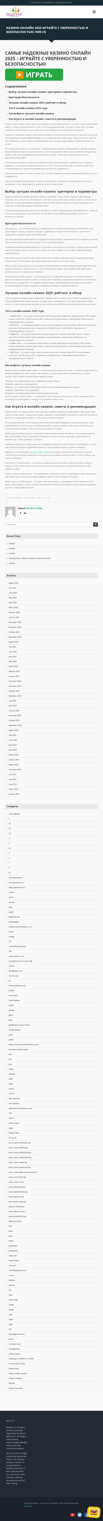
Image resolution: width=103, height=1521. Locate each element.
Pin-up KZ (12, 1138)
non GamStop (14, 1103)
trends (11, 1339)
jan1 (10, 1059)
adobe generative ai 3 (17, 888)
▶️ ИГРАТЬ (34, 74)
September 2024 (15, 696)
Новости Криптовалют (18, 1373)
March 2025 (13, 666)
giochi (11, 1015)
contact (12, 966)
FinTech (11, 991)
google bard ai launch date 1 (20, 1025)
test (10, 1329)
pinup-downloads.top (17, 1187)
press (11, 1236)
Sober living (13, 1300)
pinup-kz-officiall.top (16, 1207)
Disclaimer (28, 1506)
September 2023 (15, 725)
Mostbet (12, 1074)
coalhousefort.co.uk (16, 956)
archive (11, 892)
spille (10, 1324)
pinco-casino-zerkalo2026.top (20, 1157)
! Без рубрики (14, 814)
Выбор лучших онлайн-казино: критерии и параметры (43, 92)
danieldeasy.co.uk (15, 971)
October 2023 (14, 720)
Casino (13, 316)
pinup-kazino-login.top (17, 1202)
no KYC (11, 1094)
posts (11, 1231)
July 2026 (12, 588)
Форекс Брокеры (15, 1388)
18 (10, 829)
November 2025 (15, 627)
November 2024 (15, 686)
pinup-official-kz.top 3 (17, 1211)
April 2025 (13, 662)
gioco (11, 1020)
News (39, 498)
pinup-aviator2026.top (17, 1177)
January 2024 (14, 711)
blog (10, 907)
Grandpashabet (14, 1030)
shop (10, 1295)
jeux (10, 1064)
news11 (12, 1089)
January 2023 (14, 760)
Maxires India (17, 498)
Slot (12, 325)
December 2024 (15, 681)
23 (10, 834)
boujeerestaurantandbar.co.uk (20, 927)
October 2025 (14, 632)
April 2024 (13, 706)
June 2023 (13, 740)
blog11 (11, 912)
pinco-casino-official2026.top (20, 1153)
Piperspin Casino (15, 1221)
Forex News (13, 996)
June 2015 (13, 784)
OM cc (11, 1118)
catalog (11, 937)
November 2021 (15, 770)
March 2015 (13, 789)
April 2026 (13, 603)
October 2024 (14, 691)
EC (10, 981)
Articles (11, 902)
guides (11, 1040)
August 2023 (14, 730)
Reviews (12, 1280)
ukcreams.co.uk (15, 1344)
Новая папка (14, 1369)
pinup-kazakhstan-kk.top (18, 1192)
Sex (10, 1290)
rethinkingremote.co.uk (17, 1270)
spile (10, 1315)
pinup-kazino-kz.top (16, 1197)
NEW (11, 1079)
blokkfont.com (14, 917)
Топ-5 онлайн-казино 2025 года (28, 108)
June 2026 (13, 593)
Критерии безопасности (24, 97)
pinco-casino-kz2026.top (18, 1148)
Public (11, 1241)
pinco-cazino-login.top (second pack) (23, 1172)
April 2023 (13, 750)
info (10, 1054)
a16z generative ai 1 (16, 883)
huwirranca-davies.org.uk (18, 1050)
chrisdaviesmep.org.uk (17, 946)
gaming (11, 1010)
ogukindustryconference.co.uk (20, 1108)
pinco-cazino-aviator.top (18, 1162)
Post (10, 1226)
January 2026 (14, 617)
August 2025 (14, 642)
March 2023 (13, 755)
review (11, 1275)
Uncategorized (14, 1349)
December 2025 (15, 622)
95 (10, 873)
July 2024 (12, 701)
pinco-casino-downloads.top (20, 1143)
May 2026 (13, 598)
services (12, 1285)
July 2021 (12, 774)
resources (12, 1265)
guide (11, 1035)
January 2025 (14, 676)
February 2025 (14, 671)
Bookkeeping (14, 922)
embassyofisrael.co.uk (17, 986)
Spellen (11, 1305)
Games (11, 1005)
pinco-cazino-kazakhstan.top (20, 1167)
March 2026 (13, 608)
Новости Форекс (15, 1378)
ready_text (13, 1256)
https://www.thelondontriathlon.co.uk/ (24, 1045)
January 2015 (14, 794)
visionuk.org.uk (14, 1354)
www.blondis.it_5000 (17, 1364)
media (11, 1069)
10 (10, 824)
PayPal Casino (14, 1133)
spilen (11, 1319)
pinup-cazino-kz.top (16, 1182)
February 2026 (14, 612)
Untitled (12, 544)
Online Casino (14, 1123)
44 (10, 848)
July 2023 (12, 735)
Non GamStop (14, 1099)
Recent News (14, 1261)
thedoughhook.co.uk (16, 1334)
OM (10, 1113)
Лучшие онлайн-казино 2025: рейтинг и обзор (37, 102)
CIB (10, 951)
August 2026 (14, 583)
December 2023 (15, 716)
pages (11, 1128)
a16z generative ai (16, 878)
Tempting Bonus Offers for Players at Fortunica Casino (30, 558)
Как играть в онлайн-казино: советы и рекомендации (42, 119)
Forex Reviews (14, 1000)
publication (13, 1246)
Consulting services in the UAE (20, 961)
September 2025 (15, 637)
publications (13, 1251)
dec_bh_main (14, 976)
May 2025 (13, 657)
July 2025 (12, 647)
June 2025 (13, 652)
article (11, 897)
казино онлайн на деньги (40, 452)
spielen (11, 1310)
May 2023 (13, 745)
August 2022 (14, 765)
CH (10, 942)
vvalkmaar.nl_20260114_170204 (21, 1359)
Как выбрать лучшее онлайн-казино (31, 113)
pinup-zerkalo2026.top (17, 1216)
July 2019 (12, 779)
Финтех (12, 1383)
